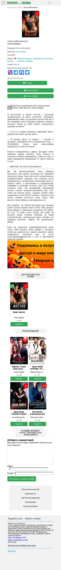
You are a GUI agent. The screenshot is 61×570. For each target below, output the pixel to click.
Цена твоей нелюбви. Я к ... (37, 368)
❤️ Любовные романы (23, 59)
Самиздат (29, 61)
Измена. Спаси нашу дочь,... (19, 368)
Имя (10, 466)
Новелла (20, 61)
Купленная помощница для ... (37, 413)
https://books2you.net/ (18, 540)
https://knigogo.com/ (17, 537)
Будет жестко (19, 312)
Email (11, 473)
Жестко (16, 64)
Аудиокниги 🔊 (30, 494)
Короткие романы (30, 506)
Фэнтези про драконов (30, 498)
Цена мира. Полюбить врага (19, 413)
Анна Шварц (21, 52)
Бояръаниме (30, 502)
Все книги (12, 551)
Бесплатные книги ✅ (30, 489)
